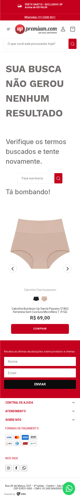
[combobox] (40, 43)
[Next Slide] (67, 269)
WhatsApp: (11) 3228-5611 (40, 17)
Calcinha (29, 289)
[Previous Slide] (12, 269)
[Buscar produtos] (73, 44)
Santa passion (46, 289)
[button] (9, 29)
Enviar (40, 384)
